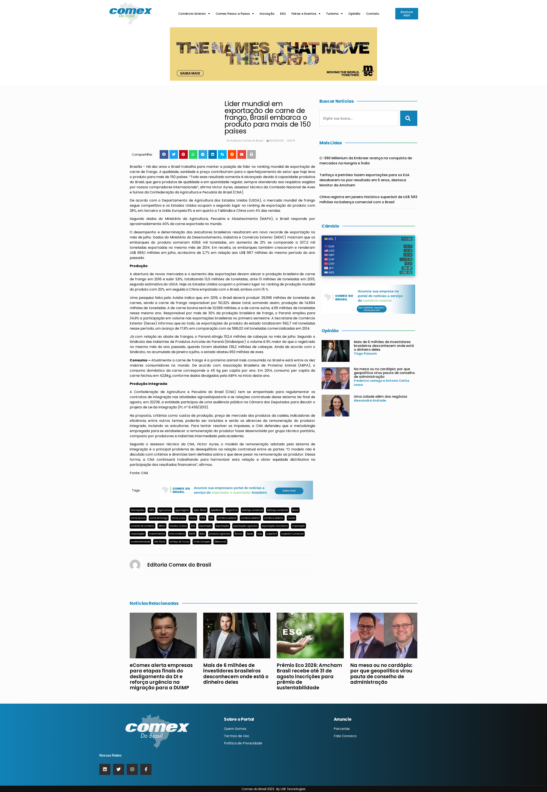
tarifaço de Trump (179, 541)
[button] (164, 154)
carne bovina (138, 518)
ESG (283, 14)
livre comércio (177, 533)
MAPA (192, 533)
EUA (193, 526)
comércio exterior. (274, 518)
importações (138, 533)
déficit (162, 526)
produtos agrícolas (219, 533)
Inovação (267, 14)
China (193, 518)
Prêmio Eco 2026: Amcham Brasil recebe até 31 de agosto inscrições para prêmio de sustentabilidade (309, 676)
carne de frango (159, 518)
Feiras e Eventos (303, 14)
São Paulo (159, 541)
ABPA (151, 510)
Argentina (232, 510)
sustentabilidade (140, 541)
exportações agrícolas (245, 526)
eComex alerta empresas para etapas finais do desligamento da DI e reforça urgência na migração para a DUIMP (161, 676)
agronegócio (182, 510)
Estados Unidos (178, 526)
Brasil (295, 510)
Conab (291, 518)
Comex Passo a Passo (233, 14)
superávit (271, 533)
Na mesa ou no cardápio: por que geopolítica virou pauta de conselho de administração (384, 373)
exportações (222, 526)
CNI (211, 518)
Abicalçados (137, 510)
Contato (372, 14)
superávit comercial (292, 533)
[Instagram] (132, 769)
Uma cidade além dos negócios (380, 396)
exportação (205, 526)
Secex (250, 533)
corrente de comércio (142, 526)
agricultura (165, 510)
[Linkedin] (104, 769)
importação (298, 526)
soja (259, 533)
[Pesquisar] (408, 118)
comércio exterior (227, 518)
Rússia (238, 533)
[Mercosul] (220, 541)
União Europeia (202, 541)
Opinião (354, 14)
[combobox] (358, 118)
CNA (202, 518)
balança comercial (252, 510)
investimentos (157, 533)
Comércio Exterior (192, 14)
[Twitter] (118, 769)
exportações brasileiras (275, 526)
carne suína (178, 518)
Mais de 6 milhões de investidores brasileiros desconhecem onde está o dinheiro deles (384, 346)
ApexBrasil (216, 510)
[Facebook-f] (145, 769)
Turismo (332, 14)
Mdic (202, 533)
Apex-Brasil (200, 510)
